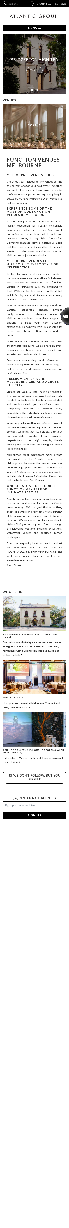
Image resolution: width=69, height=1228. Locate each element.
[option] (34, 126)
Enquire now (44, 3)
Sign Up (35, 815)
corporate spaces (34, 309)
